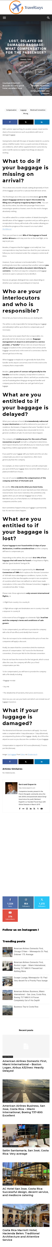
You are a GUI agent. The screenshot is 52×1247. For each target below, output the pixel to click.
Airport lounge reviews (10, 1146)
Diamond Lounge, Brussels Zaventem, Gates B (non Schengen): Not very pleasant (40, 88)
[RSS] (34, 808)
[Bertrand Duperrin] (10, 71)
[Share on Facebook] (10, 122)
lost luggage (12, 754)
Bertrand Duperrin (24, 72)
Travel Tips (25, 59)
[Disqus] (26, 856)
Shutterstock (32, 754)
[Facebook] (20, 808)
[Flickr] (23, 808)
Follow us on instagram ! (21, 929)
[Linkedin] (31, 808)
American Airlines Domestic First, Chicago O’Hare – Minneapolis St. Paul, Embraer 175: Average (31, 951)
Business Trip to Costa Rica (26, 1007)
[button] (4, 17)
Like (10, 897)
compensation (11, 110)
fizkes (23, 754)
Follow (26, 897)
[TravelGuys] (26, 7)
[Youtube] (42, 808)
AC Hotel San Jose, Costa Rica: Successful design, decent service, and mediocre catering (26, 1192)
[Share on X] (25, 122)
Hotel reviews (7, 1184)
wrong (25, 113)
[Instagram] (27, 808)
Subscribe (10, 910)
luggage (23, 110)
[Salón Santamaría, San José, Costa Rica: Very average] (26, 1135)
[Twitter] (38, 808)
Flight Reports (7, 1056)
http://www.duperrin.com (27, 788)
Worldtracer (7, 229)
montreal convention (37, 110)
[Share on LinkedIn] (41, 122)
